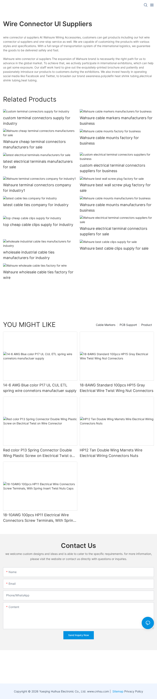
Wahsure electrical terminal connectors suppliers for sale (113, 231)
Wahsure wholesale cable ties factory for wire (38, 275)
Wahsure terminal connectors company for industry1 (37, 188)
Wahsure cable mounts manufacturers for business (115, 207)
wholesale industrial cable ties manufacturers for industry (28, 255)
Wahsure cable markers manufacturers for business (116, 121)
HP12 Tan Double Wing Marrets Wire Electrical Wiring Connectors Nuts (111, 453)
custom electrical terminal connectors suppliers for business (112, 168)
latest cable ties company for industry (35, 205)
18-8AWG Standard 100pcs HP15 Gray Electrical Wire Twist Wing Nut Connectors (116, 388)
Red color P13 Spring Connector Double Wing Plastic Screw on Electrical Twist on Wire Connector (38, 453)
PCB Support (128, 324)
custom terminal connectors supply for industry (36, 121)
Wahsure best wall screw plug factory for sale (115, 188)
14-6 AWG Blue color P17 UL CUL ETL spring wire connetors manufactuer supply (39, 388)
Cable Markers (105, 324)
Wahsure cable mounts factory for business (109, 140)
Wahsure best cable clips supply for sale (114, 248)
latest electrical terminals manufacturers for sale (38, 164)
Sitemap (117, 691)
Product (146, 324)
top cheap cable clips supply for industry (38, 224)
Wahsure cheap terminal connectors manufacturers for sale (34, 144)
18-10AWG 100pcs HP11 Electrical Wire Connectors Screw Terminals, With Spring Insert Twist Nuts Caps (39, 518)
